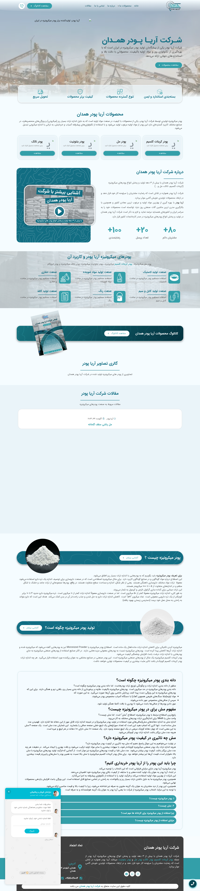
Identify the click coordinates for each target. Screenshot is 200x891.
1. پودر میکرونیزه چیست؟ (161, 798)
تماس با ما (99, 6)
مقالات (88, 6)
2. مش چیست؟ (166, 806)
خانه (136, 6)
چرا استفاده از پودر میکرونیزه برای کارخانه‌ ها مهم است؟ (147, 813)
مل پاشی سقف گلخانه (100, 424)
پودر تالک (148, 859)
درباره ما (111, 6)
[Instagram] (137, 873)
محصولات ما (125, 6)
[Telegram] (126, 873)
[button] (100, 798)
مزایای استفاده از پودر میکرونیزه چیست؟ (154, 820)
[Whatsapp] (132, 873)
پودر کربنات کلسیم (164, 859)
